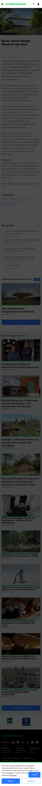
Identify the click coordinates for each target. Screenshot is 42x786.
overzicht (10, 773)
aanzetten (13, 775)
